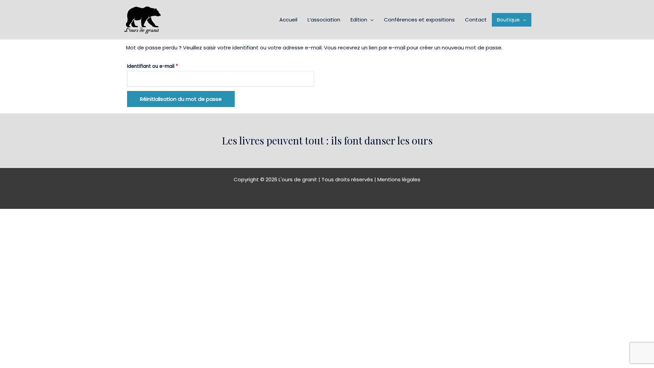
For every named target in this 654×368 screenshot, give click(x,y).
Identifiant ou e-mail (165, 66)
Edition (359, 19)
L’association (324, 19)
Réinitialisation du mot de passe (181, 99)
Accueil (288, 19)
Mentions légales (398, 179)
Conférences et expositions (419, 19)
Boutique (508, 19)
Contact (476, 19)
